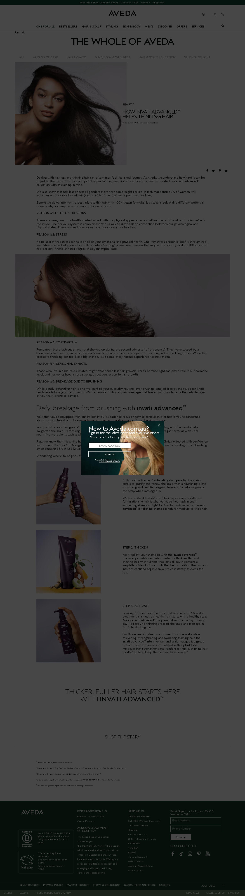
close (150, 425)
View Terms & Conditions (109, 461)
